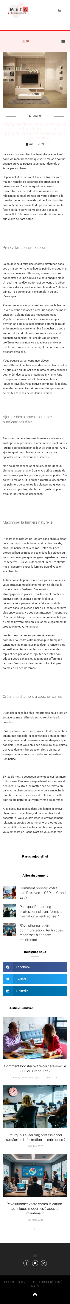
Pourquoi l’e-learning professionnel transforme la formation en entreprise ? (41, 911)
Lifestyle (35, 115)
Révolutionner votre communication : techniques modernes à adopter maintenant (35, 1208)
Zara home (27, 219)
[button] (65, 11)
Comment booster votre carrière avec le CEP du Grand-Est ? (43, 892)
